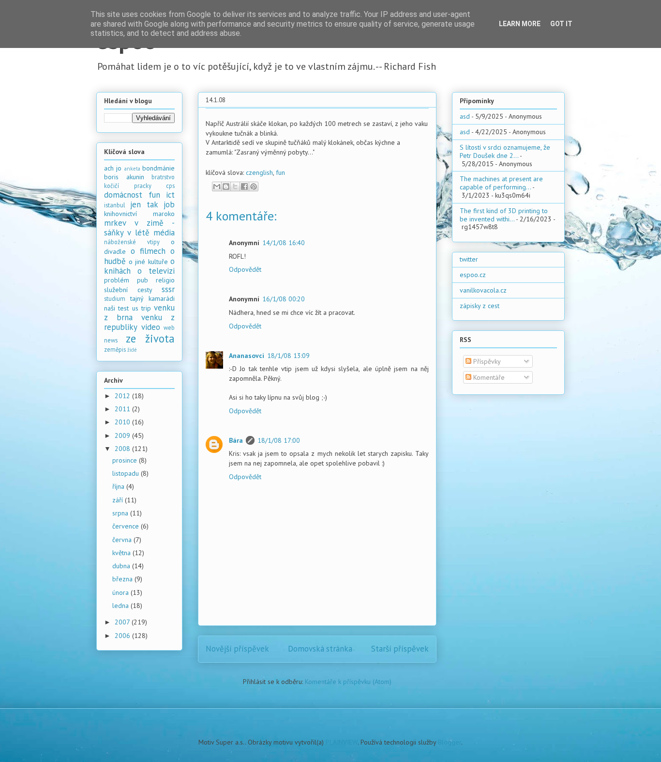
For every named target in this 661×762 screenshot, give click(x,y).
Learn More (520, 24)
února (121, 592)
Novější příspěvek (237, 648)
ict (170, 194)
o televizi (156, 270)
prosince (125, 460)
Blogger (449, 742)
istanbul (114, 205)
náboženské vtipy (132, 242)
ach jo (112, 168)
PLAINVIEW (342, 742)
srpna (121, 513)
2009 (123, 435)
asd (465, 116)
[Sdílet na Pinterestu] (253, 186)
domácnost (123, 194)
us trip (141, 308)
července (126, 526)
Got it (561, 24)
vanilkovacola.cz (483, 290)
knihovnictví (120, 213)
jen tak (144, 204)
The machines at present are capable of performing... (501, 182)
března (123, 579)
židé (132, 349)
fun (280, 172)
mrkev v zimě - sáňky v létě (139, 228)
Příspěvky (486, 361)
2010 (123, 422)
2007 (123, 622)
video (150, 327)
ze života (150, 338)
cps (170, 185)
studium (114, 298)
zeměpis (115, 349)
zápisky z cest (479, 305)
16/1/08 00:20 (283, 299)
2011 (123, 408)
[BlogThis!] (226, 186)
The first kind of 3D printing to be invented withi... (504, 214)
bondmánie (158, 168)
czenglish (259, 172)
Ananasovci (246, 355)
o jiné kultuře (148, 261)
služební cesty (128, 289)
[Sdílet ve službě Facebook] (244, 186)
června (123, 539)
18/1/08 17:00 (278, 440)
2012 (123, 395)
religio (165, 280)
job (169, 204)
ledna (121, 605)
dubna (122, 565)
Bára (236, 440)
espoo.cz (473, 274)
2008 (123, 448)
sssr (168, 289)
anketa (132, 168)
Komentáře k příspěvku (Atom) (348, 681)
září (118, 500)
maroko (164, 213)
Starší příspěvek (400, 648)
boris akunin (124, 176)
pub (142, 280)
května (122, 552)
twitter (469, 259)
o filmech (148, 251)
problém (116, 280)
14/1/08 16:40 (283, 242)
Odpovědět (245, 269)
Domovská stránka (320, 648)
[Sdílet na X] (235, 186)
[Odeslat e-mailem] (217, 186)
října (119, 486)
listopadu (126, 473)
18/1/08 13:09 (288, 355)
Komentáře (488, 377)
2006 (123, 635)
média (164, 232)
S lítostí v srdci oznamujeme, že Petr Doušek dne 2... (505, 151)
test (123, 308)
